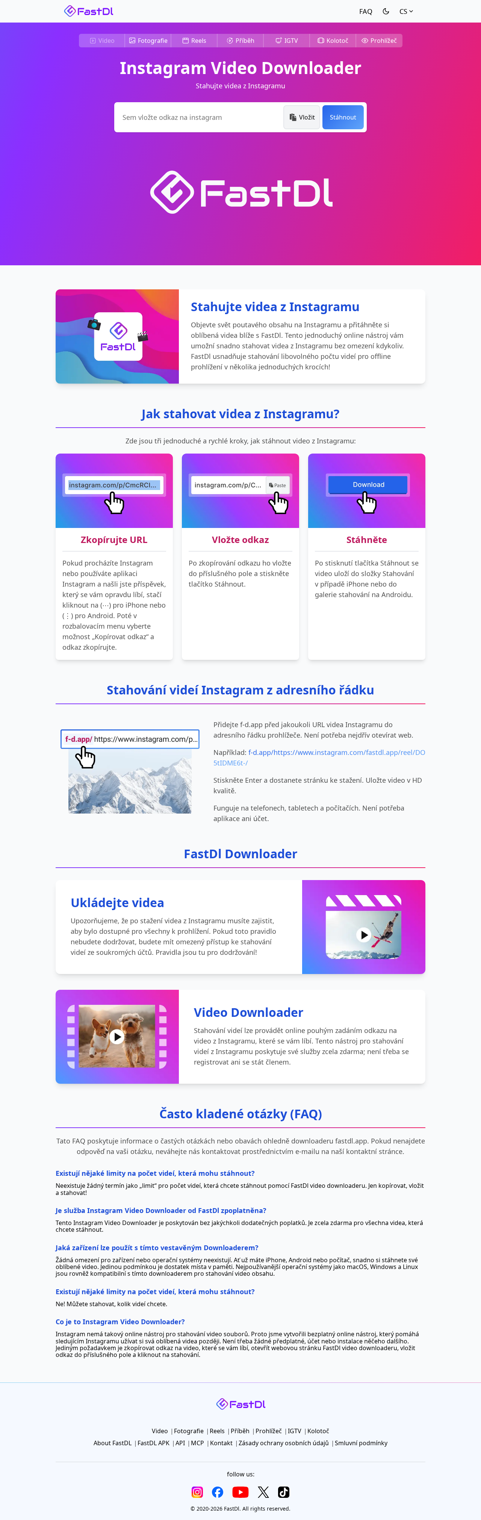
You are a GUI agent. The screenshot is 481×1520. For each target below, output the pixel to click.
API (180, 1443)
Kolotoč (337, 40)
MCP (197, 1443)
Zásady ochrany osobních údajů (284, 1443)
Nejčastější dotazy (366, 11)
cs (403, 11)
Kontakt (221, 1443)
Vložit (307, 117)
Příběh (245, 40)
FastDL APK (153, 1443)
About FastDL (113, 1443)
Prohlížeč (384, 40)
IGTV (291, 40)
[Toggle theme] (386, 11)
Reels (198, 40)
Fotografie (153, 40)
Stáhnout (343, 117)
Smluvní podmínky (361, 1443)
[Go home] (88, 11)
